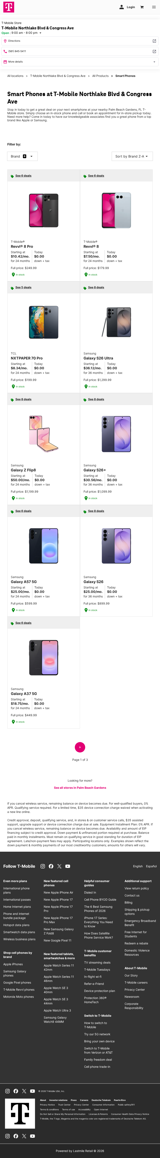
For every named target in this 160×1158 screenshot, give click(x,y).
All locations (15, 76)
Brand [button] (15, 156)
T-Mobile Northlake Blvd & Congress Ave (57, 76)
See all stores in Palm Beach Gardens (80, 787)
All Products (100, 76)
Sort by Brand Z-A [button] (132, 156)
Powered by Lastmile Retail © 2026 (80, 1151)
